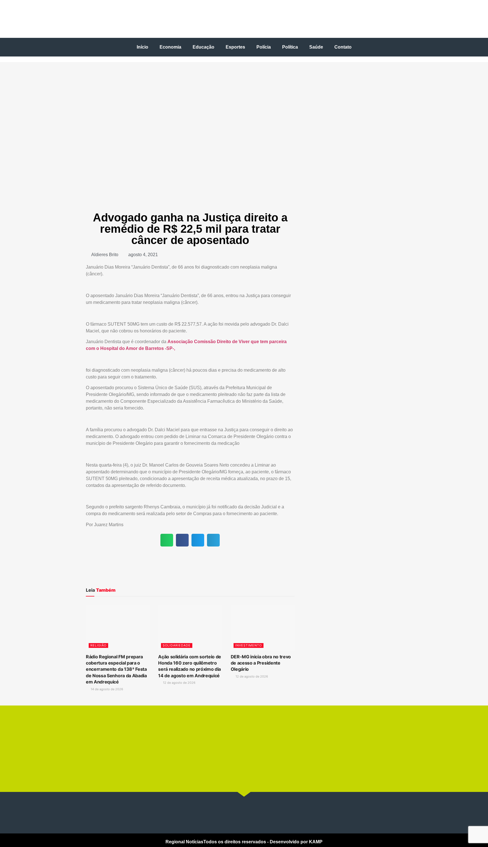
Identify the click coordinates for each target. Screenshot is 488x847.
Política (290, 47)
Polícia (263, 47)
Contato (343, 47)
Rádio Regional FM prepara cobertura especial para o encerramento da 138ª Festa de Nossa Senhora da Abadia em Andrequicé (116, 669)
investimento (248, 645)
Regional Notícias (184, 841)
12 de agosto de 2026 (178, 683)
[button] (166, 540)
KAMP (316, 841)
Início (142, 47)
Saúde (316, 47)
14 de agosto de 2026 (106, 689)
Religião (98, 645)
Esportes (235, 47)
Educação (203, 47)
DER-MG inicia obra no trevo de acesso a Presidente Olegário (261, 663)
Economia (170, 47)
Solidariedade (177, 645)
